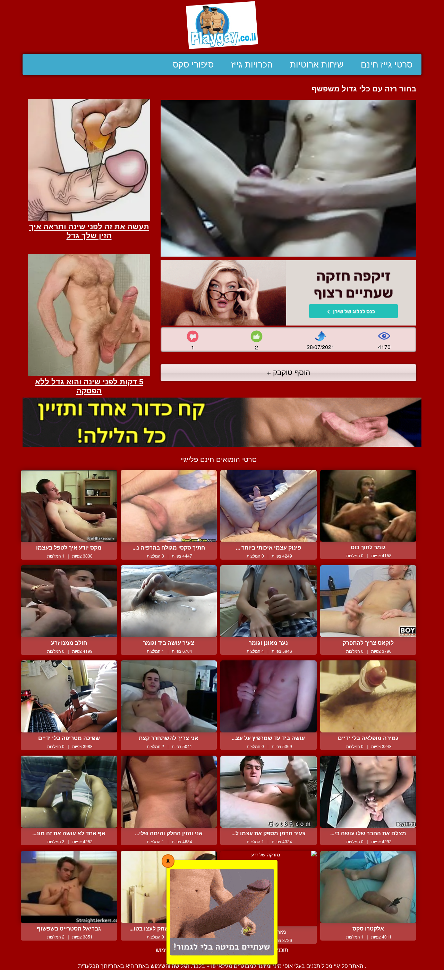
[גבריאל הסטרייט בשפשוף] (69, 887)
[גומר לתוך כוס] (368, 506)
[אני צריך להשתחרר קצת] (169, 696)
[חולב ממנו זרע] (69, 601)
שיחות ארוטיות (316, 64)
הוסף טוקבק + (288, 372)
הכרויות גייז (252, 64)
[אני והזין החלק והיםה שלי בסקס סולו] (169, 792)
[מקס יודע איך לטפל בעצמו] (69, 506)
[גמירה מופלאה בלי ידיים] (368, 696)
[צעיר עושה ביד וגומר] (169, 601)
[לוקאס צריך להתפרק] (368, 601)
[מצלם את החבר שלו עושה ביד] (368, 792)
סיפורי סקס (193, 64)
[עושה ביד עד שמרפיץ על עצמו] (268, 696)
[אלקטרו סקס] (368, 887)
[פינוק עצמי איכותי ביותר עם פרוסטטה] (268, 506)
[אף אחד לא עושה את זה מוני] (69, 792)
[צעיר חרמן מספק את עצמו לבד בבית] (268, 792)
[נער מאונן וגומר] (268, 601)
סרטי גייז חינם (386, 64)
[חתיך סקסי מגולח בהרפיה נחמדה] (169, 506)
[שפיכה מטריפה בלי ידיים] (69, 696)
